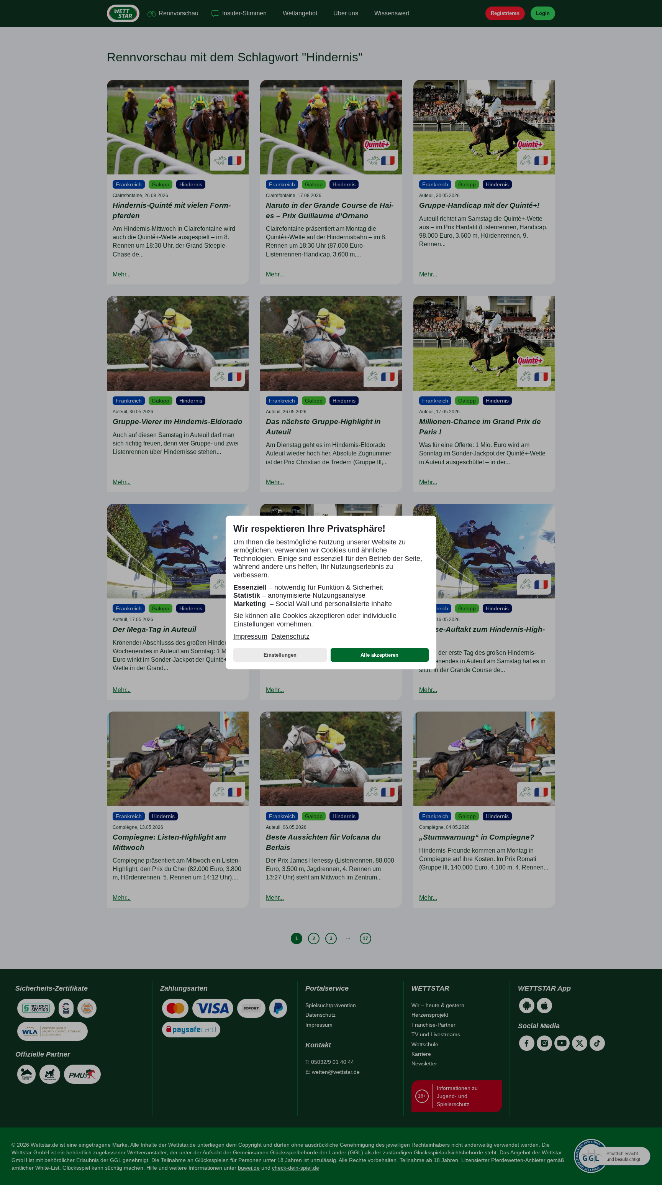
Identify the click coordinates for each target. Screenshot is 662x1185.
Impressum (250, 636)
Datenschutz (290, 636)
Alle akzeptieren (379, 655)
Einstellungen (280, 655)
